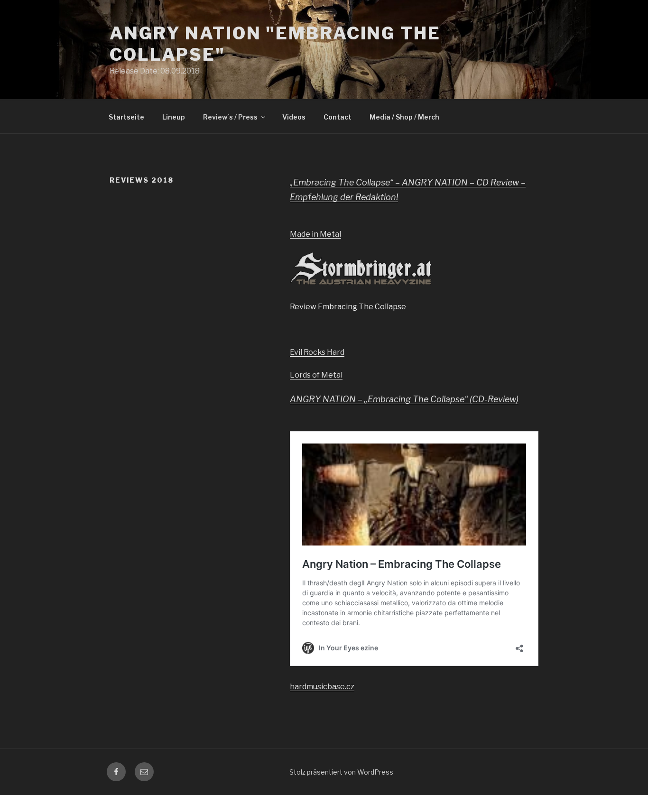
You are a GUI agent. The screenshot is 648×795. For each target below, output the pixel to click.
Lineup (173, 117)
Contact (338, 117)
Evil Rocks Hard (317, 352)
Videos (293, 117)
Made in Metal (315, 234)
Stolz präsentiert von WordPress (341, 772)
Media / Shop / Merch (404, 117)
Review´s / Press (230, 117)
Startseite (126, 117)
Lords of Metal (316, 374)
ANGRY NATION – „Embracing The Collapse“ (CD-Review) (404, 399)
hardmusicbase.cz (322, 686)
